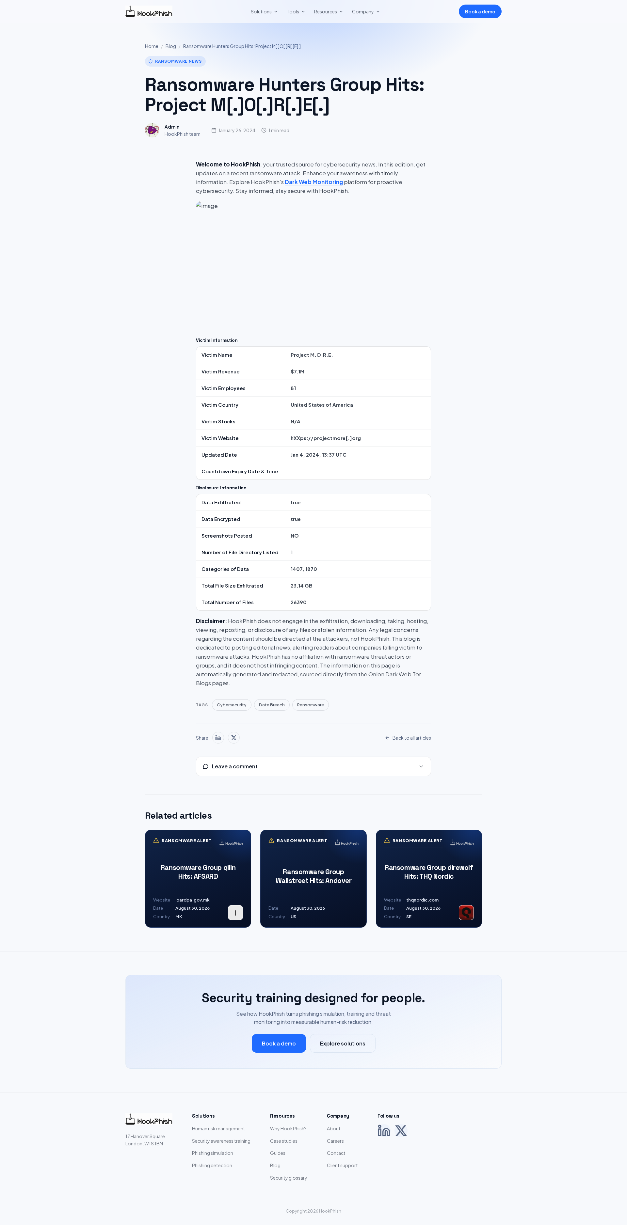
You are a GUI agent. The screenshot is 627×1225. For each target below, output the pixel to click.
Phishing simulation (212, 1153)
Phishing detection (212, 1165)
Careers (335, 1141)
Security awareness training (221, 1141)
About (334, 1128)
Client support (342, 1165)
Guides (277, 1153)
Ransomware (310, 704)
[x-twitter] (234, 738)
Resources (325, 11)
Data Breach (272, 704)
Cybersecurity (232, 704)
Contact (336, 1153)
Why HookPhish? (288, 1128)
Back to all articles (412, 738)
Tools (293, 11)
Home (151, 46)
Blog (171, 46)
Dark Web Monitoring (314, 181)
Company (363, 11)
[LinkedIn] (384, 1130)
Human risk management (218, 1128)
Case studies (283, 1141)
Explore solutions (342, 1043)
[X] (401, 1130)
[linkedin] (218, 738)
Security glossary (288, 1178)
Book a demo (480, 11)
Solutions (261, 11)
